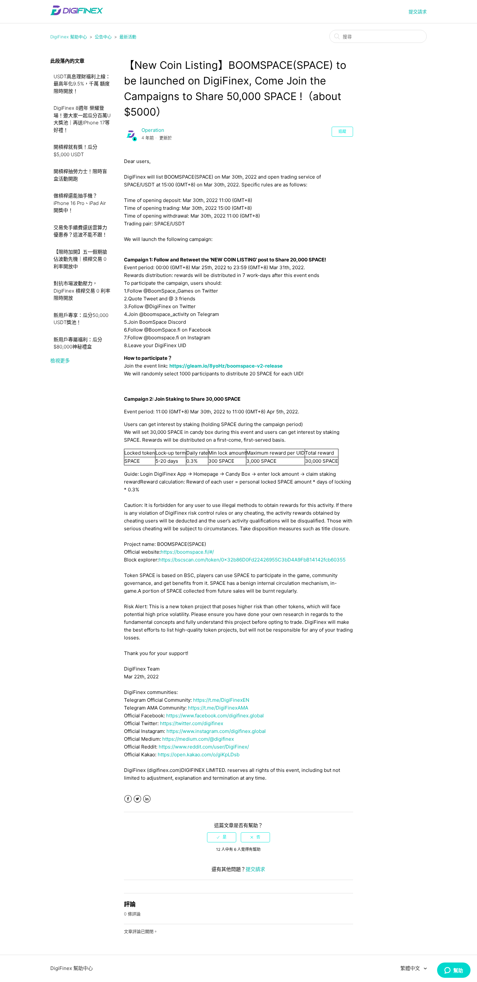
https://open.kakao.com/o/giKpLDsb (198, 754)
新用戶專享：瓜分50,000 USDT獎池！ (81, 319)
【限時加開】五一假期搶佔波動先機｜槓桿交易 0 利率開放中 (80, 259)
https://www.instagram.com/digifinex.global (216, 731)
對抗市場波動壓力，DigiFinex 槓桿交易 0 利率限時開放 (82, 290)
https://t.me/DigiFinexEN (221, 700)
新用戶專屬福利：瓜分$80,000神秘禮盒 (78, 343)
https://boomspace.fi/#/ (187, 552)
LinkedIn (147, 799)
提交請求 (418, 11)
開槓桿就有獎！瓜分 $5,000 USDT (75, 150)
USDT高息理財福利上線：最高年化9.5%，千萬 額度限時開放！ (82, 83)
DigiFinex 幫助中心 (68, 36)
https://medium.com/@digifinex (198, 739)
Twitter (137, 799)
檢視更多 (60, 361)
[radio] (221, 837)
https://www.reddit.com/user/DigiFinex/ (204, 747)
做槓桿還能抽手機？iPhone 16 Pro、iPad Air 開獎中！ (80, 203)
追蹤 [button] (342, 131)
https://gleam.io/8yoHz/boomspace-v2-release (226, 366)
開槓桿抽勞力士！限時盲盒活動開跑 (80, 175)
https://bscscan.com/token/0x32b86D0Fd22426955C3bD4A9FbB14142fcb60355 (252, 560)
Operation (152, 130)
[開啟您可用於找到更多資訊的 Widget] (454, 971)
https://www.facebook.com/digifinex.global (215, 715)
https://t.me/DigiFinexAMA (218, 708)
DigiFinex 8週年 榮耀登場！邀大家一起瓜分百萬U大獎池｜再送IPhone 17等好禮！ (82, 119)
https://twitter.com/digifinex (191, 723)
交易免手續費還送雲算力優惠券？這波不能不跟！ (80, 231)
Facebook (128, 799)
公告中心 (103, 36)
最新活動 (127, 36)
